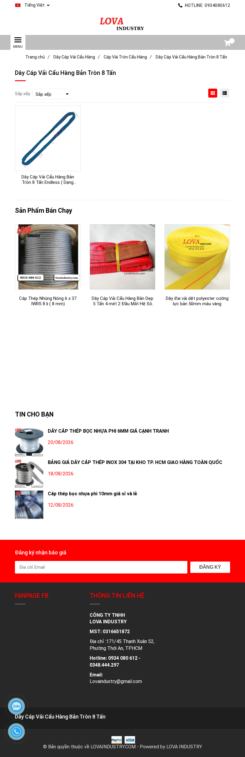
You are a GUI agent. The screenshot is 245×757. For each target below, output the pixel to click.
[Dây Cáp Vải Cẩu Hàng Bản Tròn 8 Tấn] (122, 23)
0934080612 (217, 5)
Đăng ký (210, 567)
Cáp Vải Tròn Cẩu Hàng (128, 57)
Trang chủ (37, 57)
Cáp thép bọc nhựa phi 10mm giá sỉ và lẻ (92, 494)
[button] (32, 5)
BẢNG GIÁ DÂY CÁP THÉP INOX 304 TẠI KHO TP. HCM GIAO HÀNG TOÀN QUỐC (135, 462)
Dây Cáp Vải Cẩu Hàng (76, 57)
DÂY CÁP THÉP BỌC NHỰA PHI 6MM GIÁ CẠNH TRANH (108, 431)
